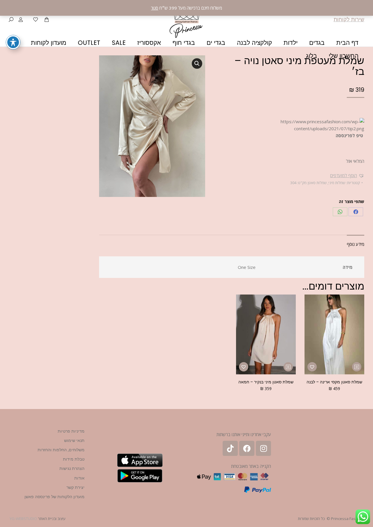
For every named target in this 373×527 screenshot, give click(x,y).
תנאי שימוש (74, 440)
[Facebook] (356, 211)
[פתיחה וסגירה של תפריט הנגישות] (13, 42)
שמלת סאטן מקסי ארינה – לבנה (334, 382)
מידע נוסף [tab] (355, 244)
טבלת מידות (74, 459)
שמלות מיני (336, 182)
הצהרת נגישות (72, 468)
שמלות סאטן (317, 182)
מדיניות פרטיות (71, 431)
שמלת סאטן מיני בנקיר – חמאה (265, 382)
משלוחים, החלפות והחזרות (61, 450)
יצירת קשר (75, 487)
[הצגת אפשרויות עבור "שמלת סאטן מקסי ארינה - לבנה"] (356, 366)
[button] (347, 175)
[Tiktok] (230, 448)
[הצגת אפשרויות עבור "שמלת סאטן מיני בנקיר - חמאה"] (288, 366)
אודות (79, 478)
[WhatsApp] (340, 211)
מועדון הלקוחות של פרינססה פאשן (54, 497)
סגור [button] (154, 8)
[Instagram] (263, 448)
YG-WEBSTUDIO (23, 518)
